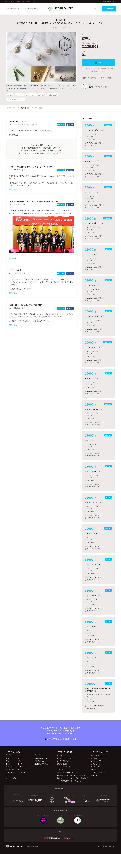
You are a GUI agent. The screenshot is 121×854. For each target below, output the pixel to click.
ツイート (96, 78)
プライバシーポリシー (98, 772)
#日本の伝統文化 (52, 95)
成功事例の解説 (62, 764)
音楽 (19, 761)
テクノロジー (10, 772)
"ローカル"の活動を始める (65, 772)
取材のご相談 (95, 767)
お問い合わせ (95, 764)
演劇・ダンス (10, 769)
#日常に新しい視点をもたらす (15, 99)
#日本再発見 (41, 95)
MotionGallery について (109, 1)
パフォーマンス (23, 772)
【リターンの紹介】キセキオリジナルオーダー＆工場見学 (30, 166)
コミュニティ (10, 767)
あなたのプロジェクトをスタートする (61, 739)
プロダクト (21, 767)
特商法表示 (94, 775)
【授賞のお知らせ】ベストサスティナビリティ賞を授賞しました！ (33, 201)
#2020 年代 (94, 758)
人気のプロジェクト (41, 758)
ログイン (96, 9)
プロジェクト (11, 108)
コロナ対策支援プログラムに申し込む (69, 781)
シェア (87, 78)
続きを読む (13, 189)
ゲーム (20, 764)
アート (20, 758)
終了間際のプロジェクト (42, 764)
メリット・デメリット (63, 767)
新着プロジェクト (40, 761)
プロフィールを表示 (102, 87)
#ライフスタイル (31, 95)
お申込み (59, 755)
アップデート (23, 108)
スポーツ (9, 775)
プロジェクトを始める (31, 9)
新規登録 (110, 9)
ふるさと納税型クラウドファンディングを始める (71, 775)
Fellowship (60, 769)
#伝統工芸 (10, 95)
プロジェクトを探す (13, 9)
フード (20, 775)
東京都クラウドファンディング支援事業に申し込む (71, 778)
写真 (7, 761)
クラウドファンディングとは (66, 758)
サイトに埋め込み (108, 78)
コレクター (36, 108)
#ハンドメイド (20, 95)
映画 (7, 758)
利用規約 (94, 769)
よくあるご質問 (96, 761)
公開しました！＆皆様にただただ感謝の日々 (26, 305)
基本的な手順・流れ (63, 761)
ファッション (65, 27)
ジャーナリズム (11, 778)
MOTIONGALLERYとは (98, 755)
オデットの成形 (15, 270)
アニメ (8, 764)
